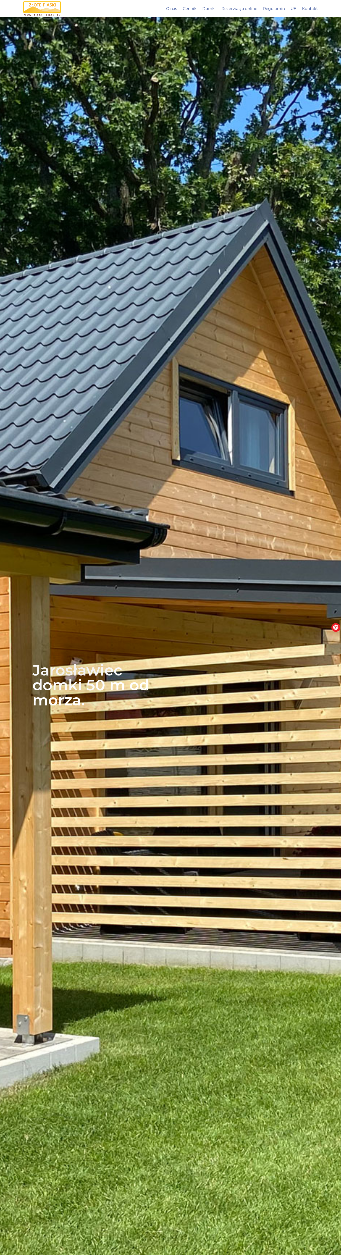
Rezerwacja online (239, 8)
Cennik (189, 8)
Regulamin (274, 8)
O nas (171, 8)
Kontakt (310, 8)
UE (293, 8)
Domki (209, 8)
